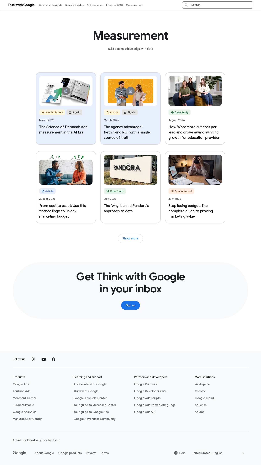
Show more (130, 238)
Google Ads (21, 384)
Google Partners (145, 384)
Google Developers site (150, 391)
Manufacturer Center (27, 419)
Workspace (202, 384)
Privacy (91, 453)
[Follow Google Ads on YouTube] (43, 359)
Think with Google (86, 391)
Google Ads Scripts (147, 398)
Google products (70, 453)
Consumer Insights (50, 5)
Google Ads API (144, 412)
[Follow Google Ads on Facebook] (53, 359)
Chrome (200, 391)
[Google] (19, 453)
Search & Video (74, 5)
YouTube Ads (21, 391)
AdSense (201, 405)
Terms (104, 453)
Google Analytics (24, 412)
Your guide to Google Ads (91, 412)
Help (182, 453)
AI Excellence (95, 5)
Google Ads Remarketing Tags (154, 405)
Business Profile (23, 405)
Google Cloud (204, 398)
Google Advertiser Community (95, 419)
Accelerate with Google (90, 384)
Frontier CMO (114, 5)
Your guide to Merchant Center (95, 405)
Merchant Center (25, 398)
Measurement (134, 5)
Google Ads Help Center (90, 398)
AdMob (200, 412)
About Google (44, 453)
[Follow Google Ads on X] (33, 359)
